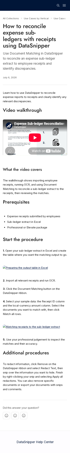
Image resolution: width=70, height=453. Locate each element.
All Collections (11, 18)
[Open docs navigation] (64, 5)
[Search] (58, 5)
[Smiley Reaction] (23, 415)
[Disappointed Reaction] (6, 415)
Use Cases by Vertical (36, 18)
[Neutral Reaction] (15, 415)
